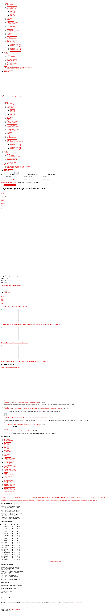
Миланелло (10, 64)
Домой (2, 182)
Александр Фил (8, 402)
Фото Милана (10, 41)
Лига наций (7, 463)
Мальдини (100, 497)
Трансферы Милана (12, 40)
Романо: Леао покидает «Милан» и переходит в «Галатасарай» (24, 424)
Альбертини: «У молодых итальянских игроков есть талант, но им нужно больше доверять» (31, 324)
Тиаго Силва (67, 500)
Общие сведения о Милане (14, 57)
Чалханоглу (78, 500)
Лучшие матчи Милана (13, 27)
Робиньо (41, 500)
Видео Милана (10, 7)
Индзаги (69, 497)
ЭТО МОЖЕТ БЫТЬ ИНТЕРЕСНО (9, 306)
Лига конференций (8, 462)
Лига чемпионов (11, 26)
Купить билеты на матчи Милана (15, 68)
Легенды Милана (11, 23)
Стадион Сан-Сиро (12, 63)
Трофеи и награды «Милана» (14, 62)
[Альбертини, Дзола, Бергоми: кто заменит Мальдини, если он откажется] (10, 358)
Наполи (24, 500)
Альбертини (7, 292)
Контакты (6, 71)
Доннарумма (45, 497)
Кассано (82, 497)
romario (2, 193)
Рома (44, 500)
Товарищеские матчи (12, 38)
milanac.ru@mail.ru (15, 609)
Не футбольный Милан (13, 32)
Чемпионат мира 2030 (15, 51)
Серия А (9, 34)
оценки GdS (95, 500)
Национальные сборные (13, 30)
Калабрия (79, 497)
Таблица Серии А (8, 70)
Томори (71, 500)
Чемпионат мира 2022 (15, 48)
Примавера (9, 33)
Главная (6, 2)
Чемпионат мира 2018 (15, 47)
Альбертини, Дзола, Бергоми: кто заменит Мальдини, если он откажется (24, 361)
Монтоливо (20, 500)
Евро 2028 (12, 15)
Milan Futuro (10, 4)
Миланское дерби (10, 500)
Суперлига (6, 478)
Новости (6, 3)
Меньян (106, 497)
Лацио (89, 497)
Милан (4, 500)
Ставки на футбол (8, 476)
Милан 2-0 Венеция (9, 179)
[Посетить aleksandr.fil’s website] (6, 400)
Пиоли (31, 500)
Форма (8, 55)
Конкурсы (9, 19)
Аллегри (3, 497)
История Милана (11, 56)
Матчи (5, 66)
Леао (92, 497)
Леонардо (95, 497)
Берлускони (28, 497)
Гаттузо (39, 497)
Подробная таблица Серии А (55, 561)
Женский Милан (8, 451)
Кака (76, 497)
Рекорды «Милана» (12, 60)
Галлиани (34, 497)
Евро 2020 (12, 12)
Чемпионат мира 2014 (15, 45)
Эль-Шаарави (84, 500)
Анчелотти (9, 497)
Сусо (56, 500)
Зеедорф (54, 497)
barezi (5, 424)
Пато (27, 500)
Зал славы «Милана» (12, 59)
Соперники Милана (12, 36)
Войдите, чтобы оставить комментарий (11, 367)
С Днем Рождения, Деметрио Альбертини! (14, 343)
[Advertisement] (46, 84)
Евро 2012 (12, 10)
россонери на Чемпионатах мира (15, 42)
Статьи (8, 37)
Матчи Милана (10, 29)
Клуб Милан (10, 18)
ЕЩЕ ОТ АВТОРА (22, 306)
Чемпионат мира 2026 (15, 49)
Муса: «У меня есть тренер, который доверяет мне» (26, 402)
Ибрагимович (61, 497)
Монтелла (16, 500)
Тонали (74, 500)
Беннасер (23, 497)
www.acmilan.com (77, 602)
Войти (5, 375)
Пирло (34, 500)
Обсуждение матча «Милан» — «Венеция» (22, 430)
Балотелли (17, 497)
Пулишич (38, 500)
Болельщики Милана (12, 6)
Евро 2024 (12, 14)
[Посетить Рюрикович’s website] (6, 429)
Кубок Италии (10, 21)
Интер (72, 497)
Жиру (50, 497)
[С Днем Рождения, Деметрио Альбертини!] (10, 340)
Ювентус (90, 500)
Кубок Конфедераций (12, 22)
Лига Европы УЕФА (12, 25)
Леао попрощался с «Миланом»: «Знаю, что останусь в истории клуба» (30, 417)
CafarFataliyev (7, 417)
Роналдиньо (53, 500)
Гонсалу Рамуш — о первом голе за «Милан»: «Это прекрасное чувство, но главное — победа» (37, 408)
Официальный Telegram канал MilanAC (11, 285)
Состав (5, 52)
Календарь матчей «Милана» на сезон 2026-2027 (19, 67)
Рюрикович (7, 430)
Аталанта (12, 497)
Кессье (86, 497)
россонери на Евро (11, 8)
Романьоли (48, 500)
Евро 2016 (12, 11)
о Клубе (6, 53)
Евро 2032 (6, 450)
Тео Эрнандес (61, 500)
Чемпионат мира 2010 (15, 44)
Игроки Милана (11, 17)
